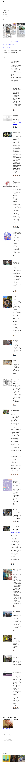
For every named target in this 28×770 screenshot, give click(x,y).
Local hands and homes (16, 526)
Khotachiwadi (6, 728)
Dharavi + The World (17, 636)
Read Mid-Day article (8, 44)
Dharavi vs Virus (16, 132)
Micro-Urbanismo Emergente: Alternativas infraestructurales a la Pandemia (17, 482)
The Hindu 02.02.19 (17, 123)
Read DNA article (7, 47)
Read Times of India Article (10, 41)
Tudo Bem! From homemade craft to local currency (15, 61)
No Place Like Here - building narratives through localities (17, 234)
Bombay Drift (16, 360)
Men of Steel (15, 509)
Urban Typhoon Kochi (15, 410)
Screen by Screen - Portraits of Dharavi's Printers (17, 571)
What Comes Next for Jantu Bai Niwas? (17, 298)
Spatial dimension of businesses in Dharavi (17, 182)
